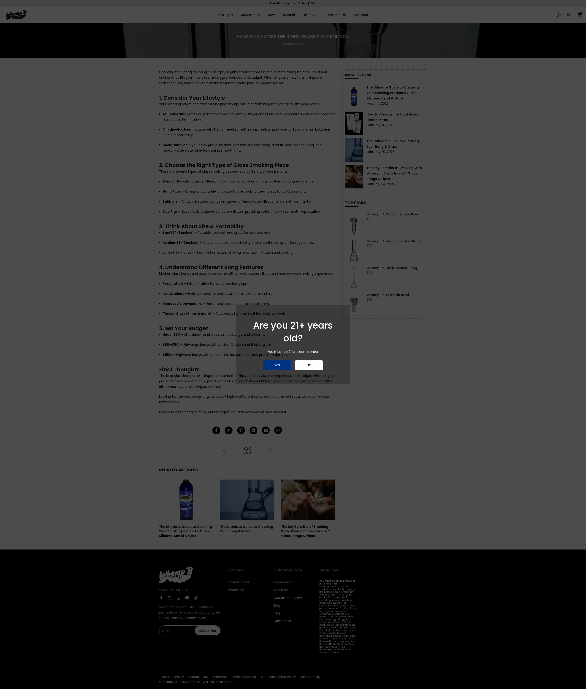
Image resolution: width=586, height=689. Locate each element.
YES (277, 365)
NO (309, 365)
